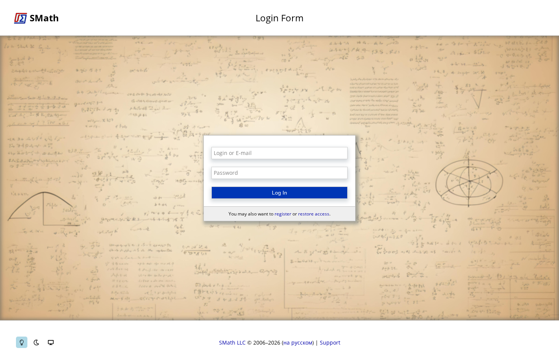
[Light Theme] (21, 342)
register (283, 214)
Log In (279, 193)
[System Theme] (50, 342)
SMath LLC (232, 342)
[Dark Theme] (36, 342)
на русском (297, 342)
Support (330, 342)
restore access (313, 214)
